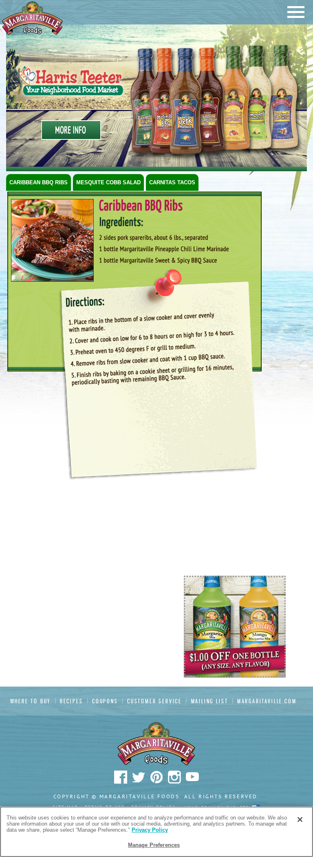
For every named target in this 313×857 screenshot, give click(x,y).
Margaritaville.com (267, 701)
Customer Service (154, 701)
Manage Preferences (154, 845)
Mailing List (209, 701)
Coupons (105, 701)
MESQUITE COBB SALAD (108, 182)
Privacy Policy (150, 830)
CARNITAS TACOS (172, 182)
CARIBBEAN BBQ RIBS (38, 182)
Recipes (71, 701)
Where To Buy (30, 701)
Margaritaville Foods (32, 18)
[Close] (300, 819)
